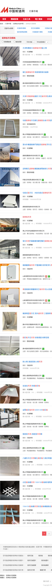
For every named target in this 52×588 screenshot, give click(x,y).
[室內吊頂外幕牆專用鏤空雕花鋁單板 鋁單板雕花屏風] (9, 249)
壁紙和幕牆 (30, 76)
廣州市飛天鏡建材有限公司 (31, 324)
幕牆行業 (43, 570)
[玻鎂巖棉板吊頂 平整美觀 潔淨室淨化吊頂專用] (9, 273)
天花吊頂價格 (35, 28)
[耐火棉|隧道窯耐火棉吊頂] (9, 370)
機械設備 (14, 19)
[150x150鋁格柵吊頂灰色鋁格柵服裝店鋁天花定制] (9, 514)
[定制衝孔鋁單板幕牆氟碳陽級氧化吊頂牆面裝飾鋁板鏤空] (9, 177)
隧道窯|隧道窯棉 (32, 434)
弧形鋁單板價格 (22, 32)
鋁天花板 (30, 556)
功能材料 (30, 269)
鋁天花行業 (31, 570)
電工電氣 (38, 19)
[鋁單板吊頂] (9, 225)
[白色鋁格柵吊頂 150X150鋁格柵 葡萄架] (9, 490)
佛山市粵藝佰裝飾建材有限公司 (33, 134)
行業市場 (33, 11)
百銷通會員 (7, 42)
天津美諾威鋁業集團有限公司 (32, 62)
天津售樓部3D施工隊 (35, 48)
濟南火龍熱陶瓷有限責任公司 (32, 376)
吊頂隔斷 (30, 52)
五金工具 (26, 19)
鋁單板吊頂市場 (18, 24)
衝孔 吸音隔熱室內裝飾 (35, 72)
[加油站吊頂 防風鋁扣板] (9, 394)
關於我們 (46, 581)
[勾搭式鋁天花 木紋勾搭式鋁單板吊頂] (9, 201)
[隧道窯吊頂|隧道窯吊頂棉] (9, 442)
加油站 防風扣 (31, 386)
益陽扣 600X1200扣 (35, 410)
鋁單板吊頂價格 (11, 575)
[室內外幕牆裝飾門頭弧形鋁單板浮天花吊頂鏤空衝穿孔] (9, 152)
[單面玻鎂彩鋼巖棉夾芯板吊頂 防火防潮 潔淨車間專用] (9, 297)
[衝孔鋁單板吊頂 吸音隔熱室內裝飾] (9, 80)
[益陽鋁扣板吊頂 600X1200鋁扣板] (9, 418)
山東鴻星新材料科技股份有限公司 (33, 276)
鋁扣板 (40, 556)
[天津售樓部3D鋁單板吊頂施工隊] (9, 56)
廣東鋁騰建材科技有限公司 (31, 156)
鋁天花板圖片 (31, 560)
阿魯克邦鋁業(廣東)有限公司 (32, 180)
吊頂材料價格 (21, 28)
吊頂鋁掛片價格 (37, 32)
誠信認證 (18, 42)
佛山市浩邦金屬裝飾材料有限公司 (33, 231)
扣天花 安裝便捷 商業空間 (36, 337)
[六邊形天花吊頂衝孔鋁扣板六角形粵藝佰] (9, 466)
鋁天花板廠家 (31, 565)
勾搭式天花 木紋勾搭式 (37, 193)
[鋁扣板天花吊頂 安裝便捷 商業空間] (9, 345)
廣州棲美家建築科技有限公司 (32, 83)
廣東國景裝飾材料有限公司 (31, 207)
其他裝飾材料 (31, 124)
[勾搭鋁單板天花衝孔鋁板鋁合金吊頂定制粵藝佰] (9, 128)
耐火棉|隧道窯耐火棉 (32, 361)
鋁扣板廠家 (45, 565)
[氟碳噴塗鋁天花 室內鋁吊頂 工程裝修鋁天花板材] (10, 321)
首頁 (4, 19)
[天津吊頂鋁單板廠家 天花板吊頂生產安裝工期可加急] (9, 104)
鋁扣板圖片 (45, 560)
